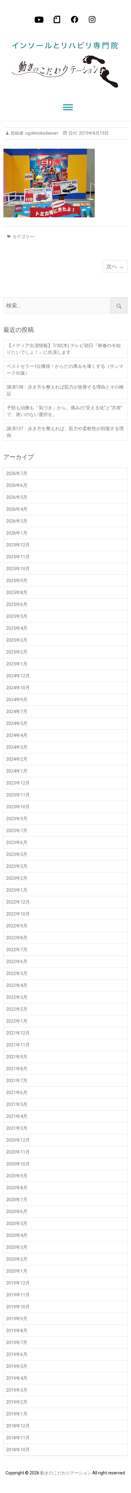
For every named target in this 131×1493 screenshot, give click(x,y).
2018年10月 (18, 1449)
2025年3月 (16, 640)
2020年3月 (16, 1247)
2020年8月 (16, 1187)
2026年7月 (16, 473)
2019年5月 (16, 1366)
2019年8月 (16, 1330)
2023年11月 (18, 795)
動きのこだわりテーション (65, 1472)
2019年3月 (16, 1390)
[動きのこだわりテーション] (65, 60)
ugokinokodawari (41, 133)
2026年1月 (16, 533)
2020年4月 (16, 1235)
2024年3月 (16, 747)
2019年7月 (16, 1342)
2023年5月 (16, 854)
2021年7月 (16, 1080)
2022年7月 (16, 949)
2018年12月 (18, 1426)
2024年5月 (16, 723)
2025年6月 (16, 604)
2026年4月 (16, 509)
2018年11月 (18, 1437)
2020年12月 (18, 1140)
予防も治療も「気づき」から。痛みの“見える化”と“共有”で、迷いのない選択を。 (64, 411)
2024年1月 (16, 771)
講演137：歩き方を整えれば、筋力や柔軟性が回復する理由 (65, 432)
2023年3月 (16, 866)
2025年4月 (16, 628)
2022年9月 (16, 926)
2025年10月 (18, 568)
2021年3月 (16, 1128)
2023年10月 (18, 807)
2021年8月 (16, 1068)
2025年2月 (16, 652)
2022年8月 (16, 937)
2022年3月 (16, 997)
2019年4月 (16, 1378)
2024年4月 (16, 735)
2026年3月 (16, 521)
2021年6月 (16, 1092)
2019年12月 (18, 1283)
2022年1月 (16, 1021)
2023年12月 (18, 783)
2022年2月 (16, 1009)
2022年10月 (18, 914)
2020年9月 (16, 1176)
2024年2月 (16, 759)
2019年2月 (16, 1402)
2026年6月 (16, 485)
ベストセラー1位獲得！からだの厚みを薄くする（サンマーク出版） (65, 370)
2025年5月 (16, 616)
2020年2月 (16, 1259)
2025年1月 (16, 664)
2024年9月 (16, 699)
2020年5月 (16, 1223)
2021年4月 (16, 1116)
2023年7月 (16, 830)
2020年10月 (18, 1164)
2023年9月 (16, 818)
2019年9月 (16, 1318)
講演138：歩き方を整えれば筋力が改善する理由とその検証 (65, 390)
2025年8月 (16, 592)
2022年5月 (16, 973)
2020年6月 (16, 1211)
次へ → (115, 266)
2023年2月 (16, 878)
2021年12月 (18, 1033)
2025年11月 (18, 557)
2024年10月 (18, 687)
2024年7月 (16, 711)
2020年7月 (16, 1199)
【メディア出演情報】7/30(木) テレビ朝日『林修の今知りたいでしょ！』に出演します (64, 349)
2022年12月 (18, 902)
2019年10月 (18, 1307)
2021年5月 (16, 1104)
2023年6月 (16, 842)
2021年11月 (18, 1045)
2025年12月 (18, 545)
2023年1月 (16, 890)
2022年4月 (16, 985)
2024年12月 (18, 676)
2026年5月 (16, 497)
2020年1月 (16, 1271)
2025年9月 (16, 580)
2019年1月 (16, 1414)
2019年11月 (18, 1295)
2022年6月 (16, 961)
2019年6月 (16, 1354)
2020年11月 (18, 1152)
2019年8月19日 (93, 133)
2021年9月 (16, 1057)
